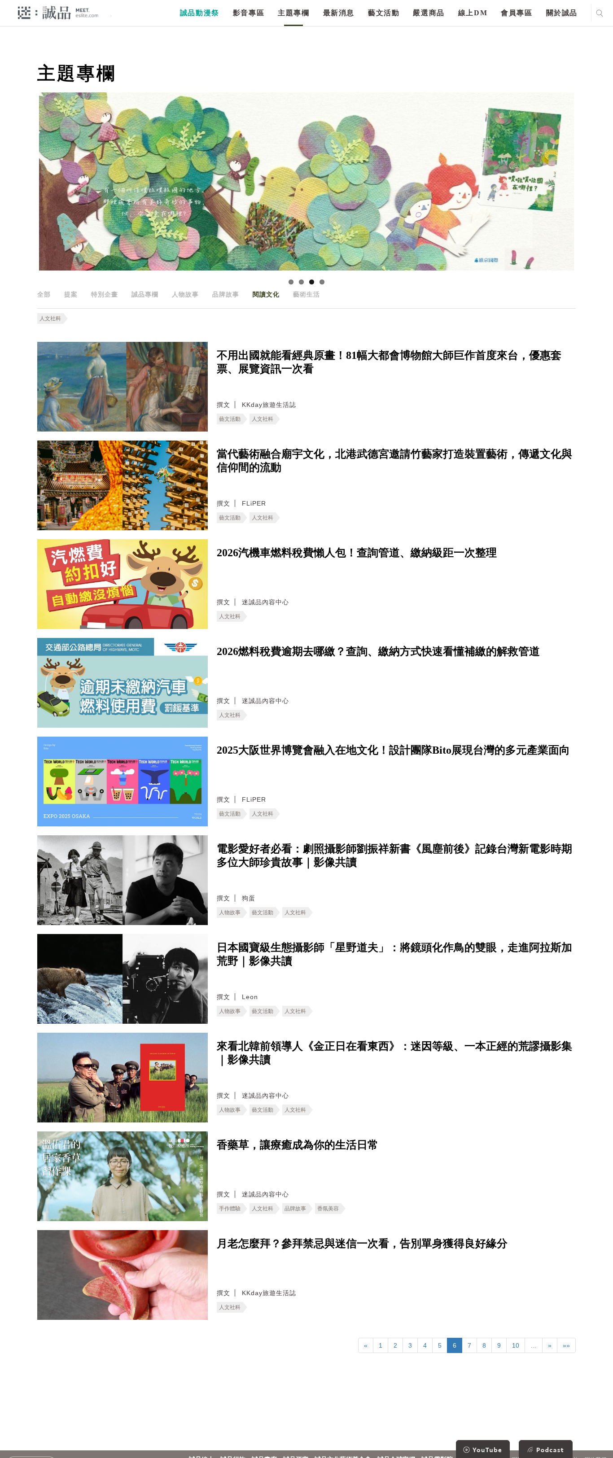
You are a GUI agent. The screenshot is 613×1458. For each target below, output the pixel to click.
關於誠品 (562, 13)
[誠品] (58, 12)
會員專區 (516, 13)
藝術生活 (306, 294)
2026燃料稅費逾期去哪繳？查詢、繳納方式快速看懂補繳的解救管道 (378, 651)
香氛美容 (328, 1208)
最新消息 (339, 13)
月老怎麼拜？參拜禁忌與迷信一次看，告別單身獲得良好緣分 (362, 1243)
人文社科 (50, 318)
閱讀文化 (266, 294)
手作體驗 (230, 1208)
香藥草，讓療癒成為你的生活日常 (297, 1145)
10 (515, 1345)
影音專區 (248, 13)
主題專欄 (293, 13)
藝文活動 (383, 13)
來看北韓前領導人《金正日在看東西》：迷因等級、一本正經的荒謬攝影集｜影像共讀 (394, 1052)
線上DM (472, 13)
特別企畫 (104, 294)
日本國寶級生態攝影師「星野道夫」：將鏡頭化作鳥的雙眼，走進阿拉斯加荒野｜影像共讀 (394, 954)
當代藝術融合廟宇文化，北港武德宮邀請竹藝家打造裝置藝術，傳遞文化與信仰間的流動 (394, 460)
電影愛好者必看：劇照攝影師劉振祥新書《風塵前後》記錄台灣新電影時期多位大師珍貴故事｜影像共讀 (394, 855)
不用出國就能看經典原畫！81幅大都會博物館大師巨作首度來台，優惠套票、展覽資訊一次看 (389, 362)
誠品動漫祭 (199, 13)
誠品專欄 (144, 294)
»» (566, 1345)
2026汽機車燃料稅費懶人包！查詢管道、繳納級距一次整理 (357, 553)
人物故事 (185, 294)
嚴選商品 (428, 13)
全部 (44, 294)
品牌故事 (225, 294)
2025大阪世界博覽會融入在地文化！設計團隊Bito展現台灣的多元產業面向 (393, 750)
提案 (71, 294)
